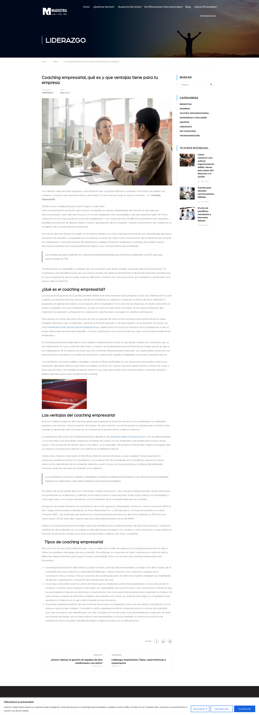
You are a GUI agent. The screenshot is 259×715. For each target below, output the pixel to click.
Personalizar (199, 709)
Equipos (184, 122)
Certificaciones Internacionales (163, 6)
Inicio (86, 6)
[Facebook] (156, 641)
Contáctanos (208, 15)
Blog (188, 6)
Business (185, 108)
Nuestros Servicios (129, 6)
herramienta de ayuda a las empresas (69, 327)
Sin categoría (188, 131)
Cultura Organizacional (194, 113)
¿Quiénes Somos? (104, 6)
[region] (129, 706)
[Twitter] (163, 641)
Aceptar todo (244, 709)
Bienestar (186, 104)
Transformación (190, 135)
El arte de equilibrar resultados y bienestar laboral (204, 214)
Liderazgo (47, 92)
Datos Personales (205, 6)
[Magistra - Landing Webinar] (55, 13)
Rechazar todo (222, 709)
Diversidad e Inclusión (193, 117)
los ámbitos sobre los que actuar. (126, 436)
